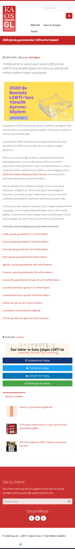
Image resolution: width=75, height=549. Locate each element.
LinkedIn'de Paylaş (38, 375)
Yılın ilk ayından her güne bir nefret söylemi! (26, 318)
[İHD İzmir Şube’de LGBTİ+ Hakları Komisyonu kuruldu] (11, 446)
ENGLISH (35, 25)
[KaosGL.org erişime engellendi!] (11, 411)
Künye (34, 31)
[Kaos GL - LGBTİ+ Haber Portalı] (10, 18)
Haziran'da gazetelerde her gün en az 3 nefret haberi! (31, 279)
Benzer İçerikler (14, 396)
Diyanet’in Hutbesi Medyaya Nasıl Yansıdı (24, 174)
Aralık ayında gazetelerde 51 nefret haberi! (25, 234)
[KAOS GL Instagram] (43, 518)
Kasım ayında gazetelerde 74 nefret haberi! (25, 241)
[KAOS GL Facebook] (31, 518)
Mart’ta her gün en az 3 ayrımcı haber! (22, 302)
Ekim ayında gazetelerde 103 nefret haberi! (25, 249)
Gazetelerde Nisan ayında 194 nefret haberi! (26, 295)
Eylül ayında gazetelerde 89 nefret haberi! (25, 257)
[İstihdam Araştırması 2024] (37, 348)
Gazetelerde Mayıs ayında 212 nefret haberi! (26, 287)
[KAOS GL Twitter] (37, 518)
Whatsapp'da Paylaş (38, 383)
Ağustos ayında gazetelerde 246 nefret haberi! (27, 264)
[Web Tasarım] (45, 544)
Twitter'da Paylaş (39, 368)
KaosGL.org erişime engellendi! (36, 407)
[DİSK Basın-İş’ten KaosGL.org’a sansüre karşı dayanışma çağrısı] (11, 428)
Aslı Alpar (34, 57)
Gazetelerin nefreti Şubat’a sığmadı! (21, 310)
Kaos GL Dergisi (52, 25)
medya (20, 337)
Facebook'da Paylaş (38, 360)
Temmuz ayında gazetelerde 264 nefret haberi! (27, 272)
